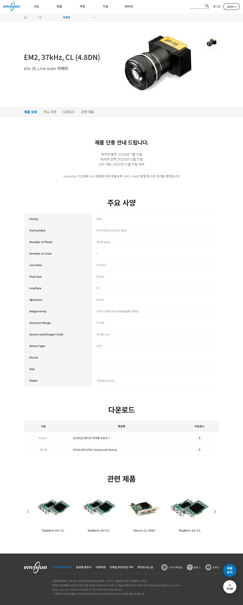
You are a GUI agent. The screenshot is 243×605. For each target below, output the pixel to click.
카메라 (66, 17)
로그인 (217, 6)
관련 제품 (87, 112)
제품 (39, 17)
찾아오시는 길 (145, 567)
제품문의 (230, 570)
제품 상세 (30, 112)
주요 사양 (49, 112)
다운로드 (69, 112)
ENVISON (11, 6)
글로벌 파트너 (84, 567)
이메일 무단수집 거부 (121, 567)
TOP (229, 589)
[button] (215, 511)
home (25, 17)
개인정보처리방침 (62, 567)
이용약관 (101, 567)
